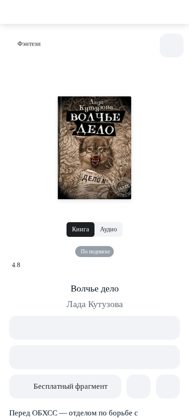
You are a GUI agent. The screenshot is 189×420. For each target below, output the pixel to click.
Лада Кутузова (95, 304)
